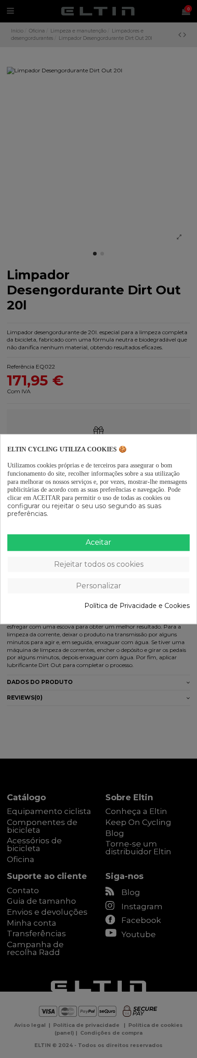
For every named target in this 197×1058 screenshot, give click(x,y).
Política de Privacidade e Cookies (137, 606)
